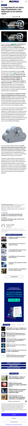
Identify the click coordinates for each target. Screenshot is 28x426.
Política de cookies (9, 424)
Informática (20, 205)
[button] (26, 401)
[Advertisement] (14, 189)
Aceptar (14, 414)
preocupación (10, 209)
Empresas (8, 205)
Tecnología (4, 210)
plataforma (22, 208)
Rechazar (14, 418)
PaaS (15, 73)
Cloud (23, 204)
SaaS (23, 71)
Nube (14, 208)
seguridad (21, 209)
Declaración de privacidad (17, 424)
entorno (14, 205)
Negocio (9, 208)
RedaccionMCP (15, 16)
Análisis (17, 204)
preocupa (4, 209)
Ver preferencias (14, 421)
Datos (3, 205)
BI (20, 204)
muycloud (4, 208)
